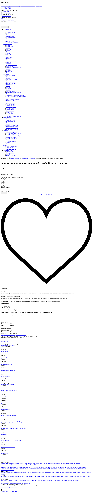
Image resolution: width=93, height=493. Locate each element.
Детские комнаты (10, 103)
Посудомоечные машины (12, 99)
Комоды (8, 50)
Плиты (8, 87)
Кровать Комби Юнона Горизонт (9, 345)
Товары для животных (12, 72)
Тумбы (8, 51)
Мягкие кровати (10, 36)
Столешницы (9, 84)
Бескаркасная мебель (11, 40)
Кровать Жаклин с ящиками (8, 384)
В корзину (3, 193)
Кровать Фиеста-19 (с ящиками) (8, 415)
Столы (8, 53)
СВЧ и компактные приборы (13, 92)
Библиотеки (9, 59)
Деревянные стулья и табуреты (14, 135)
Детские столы (10, 109)
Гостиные (8, 54)
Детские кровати (10, 104)
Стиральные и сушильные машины (15, 95)
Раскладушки (9, 66)
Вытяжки (8, 88)
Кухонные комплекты (11, 79)
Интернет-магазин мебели (7, 19)
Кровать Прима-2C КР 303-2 (8, 370)
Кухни (8, 78)
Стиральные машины (11, 155)
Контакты (3, 6)
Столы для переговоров (12, 128)
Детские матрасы (10, 114)
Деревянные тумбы (11, 137)
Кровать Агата (4, 453)
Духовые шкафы (10, 97)
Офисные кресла (10, 121)
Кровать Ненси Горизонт (7, 364)
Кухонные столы (10, 75)
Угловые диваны (10, 32)
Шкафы (8, 45)
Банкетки (8, 143)
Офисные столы (10, 118)
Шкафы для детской (11, 107)
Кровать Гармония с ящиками (8, 396)
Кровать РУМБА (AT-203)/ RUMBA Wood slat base (13, 428)
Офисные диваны (10, 122)
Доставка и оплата (14, 6)
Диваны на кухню (10, 82)
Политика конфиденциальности (8, 487)
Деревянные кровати (11, 132)
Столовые (8, 58)
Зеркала (8, 69)
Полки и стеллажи (11, 61)
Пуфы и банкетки (10, 38)
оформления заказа (23, 6)
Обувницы (9, 71)
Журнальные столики (11, 65)
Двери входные (10, 147)
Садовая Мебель (10, 41)
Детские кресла (10, 113)
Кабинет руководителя (12, 125)
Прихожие (9, 57)
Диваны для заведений (12, 42)
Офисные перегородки (12, 129)
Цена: (2, 191)
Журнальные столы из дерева (13, 139)
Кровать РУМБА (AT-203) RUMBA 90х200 (11, 440)
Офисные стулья (10, 120)
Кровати (8, 63)
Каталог (30, 6)
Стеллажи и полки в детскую (13, 116)
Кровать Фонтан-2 (5, 376)
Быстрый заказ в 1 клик (46, 194)
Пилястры (8, 49)
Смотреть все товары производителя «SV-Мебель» (13, 335)
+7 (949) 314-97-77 (6, 8)
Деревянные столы (11, 134)
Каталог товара (4, 27)
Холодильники (10, 153)
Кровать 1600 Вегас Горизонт (8, 357)
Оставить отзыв (4, 341)
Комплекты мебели (11, 37)
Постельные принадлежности (13, 67)
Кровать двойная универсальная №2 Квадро (12, 421)
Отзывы (7, 6)
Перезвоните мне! (5, 11)
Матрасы (8, 62)
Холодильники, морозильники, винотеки (16, 96)
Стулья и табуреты (11, 83)
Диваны (8, 30)
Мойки (8, 90)
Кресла (8, 33)
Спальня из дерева (11, 141)
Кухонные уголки (10, 80)
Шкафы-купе (9, 46)
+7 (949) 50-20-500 (6, 16)
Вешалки (8, 70)
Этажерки (8, 142)
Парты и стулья (10, 111)
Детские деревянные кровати (13, 133)
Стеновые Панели (10, 100)
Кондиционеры (10, 151)
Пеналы (8, 48)
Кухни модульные (10, 76)
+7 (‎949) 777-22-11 (6, 13)
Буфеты (8, 86)
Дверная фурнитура (11, 149)
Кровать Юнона (5, 351)
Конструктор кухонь (37, 6)
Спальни (8, 55)
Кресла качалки (10, 34)
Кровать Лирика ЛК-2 (6, 409)
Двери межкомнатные (11, 146)
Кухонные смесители (11, 91)
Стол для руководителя (12, 126)
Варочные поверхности (12, 93)
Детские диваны (10, 105)
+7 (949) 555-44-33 (6, 7)
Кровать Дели (4, 434)
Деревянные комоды (11, 138)
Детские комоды (10, 108)
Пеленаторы (9, 112)
